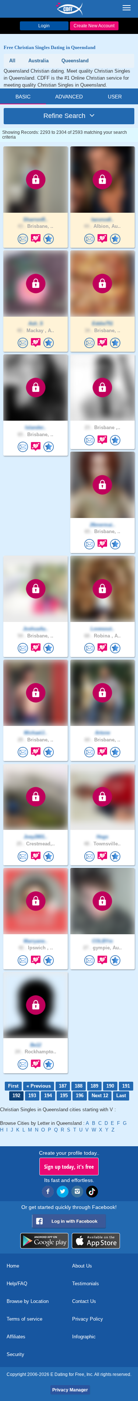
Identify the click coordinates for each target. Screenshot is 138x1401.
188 (78, 1086)
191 (126, 1086)
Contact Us (84, 1301)
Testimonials (85, 1283)
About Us (82, 1266)
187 (63, 1086)
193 (32, 1095)
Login (44, 25)
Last (121, 1095)
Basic (23, 97)
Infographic (84, 1336)
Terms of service (24, 1319)
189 (94, 1086)
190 (110, 1086)
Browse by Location (28, 1301)
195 (64, 1095)
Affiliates (16, 1336)
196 (80, 1095)
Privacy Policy (87, 1319)
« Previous (38, 1086)
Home (13, 1266)
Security (15, 1354)
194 (48, 1095)
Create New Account (94, 25)
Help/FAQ (17, 1283)
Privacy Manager (70, 1390)
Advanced (69, 97)
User (115, 97)
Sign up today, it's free (69, 1166)
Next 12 (100, 1095)
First (13, 1086)
